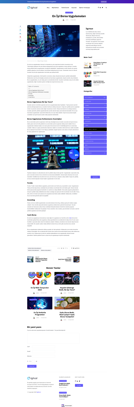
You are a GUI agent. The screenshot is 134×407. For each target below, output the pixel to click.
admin (67, 19)
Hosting (95, 117)
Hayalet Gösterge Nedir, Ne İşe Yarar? (67, 289)
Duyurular (74, 7)
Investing (31, 95)
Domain (95, 109)
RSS (70, 218)
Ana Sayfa (95, 177)
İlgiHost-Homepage (84, 7)
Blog (48, 7)
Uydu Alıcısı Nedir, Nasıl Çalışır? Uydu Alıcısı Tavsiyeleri (67, 314)
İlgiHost (39, 392)
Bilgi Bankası (55, 7)
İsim (28, 346)
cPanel (95, 105)
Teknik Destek (65, 7)
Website (29, 356)
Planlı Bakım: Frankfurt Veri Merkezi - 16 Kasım (100, 64)
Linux (95, 125)
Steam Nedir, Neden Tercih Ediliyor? (65, 396)
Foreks (30, 93)
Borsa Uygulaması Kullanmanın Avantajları (39, 92)
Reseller (95, 137)
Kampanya (95, 121)
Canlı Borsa (31, 97)
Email (28, 351)
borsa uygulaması (46, 250)
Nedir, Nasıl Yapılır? (95, 129)
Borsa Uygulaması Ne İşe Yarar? (36, 90)
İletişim (79, 385)
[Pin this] (20, 37)
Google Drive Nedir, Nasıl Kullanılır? (64, 384)
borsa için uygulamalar (34, 248)
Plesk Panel (95, 133)
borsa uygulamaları (33, 250)
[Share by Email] (20, 40)
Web (95, 145)
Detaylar (103, 1)
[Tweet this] (20, 30)
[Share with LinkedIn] (20, 33)
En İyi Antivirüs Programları (40, 313)
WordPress (95, 153)
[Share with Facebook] (20, 26)
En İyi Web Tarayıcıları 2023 (40, 289)
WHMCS (95, 149)
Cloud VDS (95, 101)
